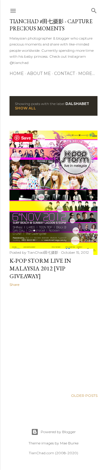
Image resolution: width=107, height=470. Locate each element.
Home (17, 73)
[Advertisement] (53, 339)
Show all (25, 108)
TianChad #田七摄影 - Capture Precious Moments (51, 25)
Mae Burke (69, 443)
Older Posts (84, 395)
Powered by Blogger (58, 432)
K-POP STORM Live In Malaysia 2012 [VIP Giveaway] (40, 268)
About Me (39, 73)
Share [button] (14, 284)
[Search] (93, 9)
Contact (64, 73)
